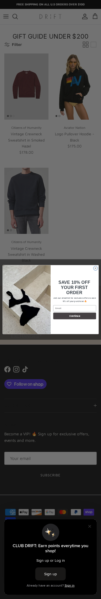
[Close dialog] (95, 268)
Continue (74, 315)
